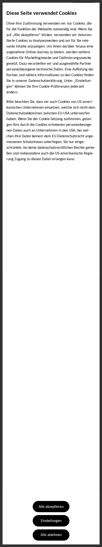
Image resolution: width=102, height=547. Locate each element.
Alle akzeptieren (51, 507)
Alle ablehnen (51, 535)
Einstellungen (51, 521)
